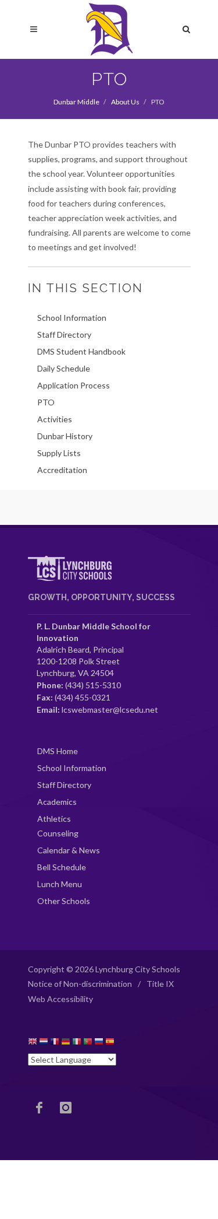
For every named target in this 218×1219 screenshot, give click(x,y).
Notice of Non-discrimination (80, 984)
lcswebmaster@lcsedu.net (110, 709)
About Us (125, 101)
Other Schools (63, 901)
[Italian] (76, 1043)
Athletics (54, 819)
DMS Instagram (65, 1107)
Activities (54, 419)
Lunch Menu (59, 884)
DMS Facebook (39, 1107)
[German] (65, 1043)
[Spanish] (110, 1043)
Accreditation (62, 470)
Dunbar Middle (76, 101)
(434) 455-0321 (82, 697)
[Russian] (98, 1043)
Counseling (57, 833)
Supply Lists (59, 453)
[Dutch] (43, 1043)
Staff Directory (64, 334)
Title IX (160, 984)
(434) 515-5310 (93, 685)
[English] (32, 1043)
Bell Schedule (61, 867)
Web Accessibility (60, 999)
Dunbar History (64, 436)
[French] (54, 1043)
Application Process (73, 385)
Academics (57, 802)
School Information (71, 318)
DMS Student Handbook (81, 351)
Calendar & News (68, 850)
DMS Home (57, 751)
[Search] (187, 27)
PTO (46, 402)
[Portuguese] (87, 1043)
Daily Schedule (63, 368)
